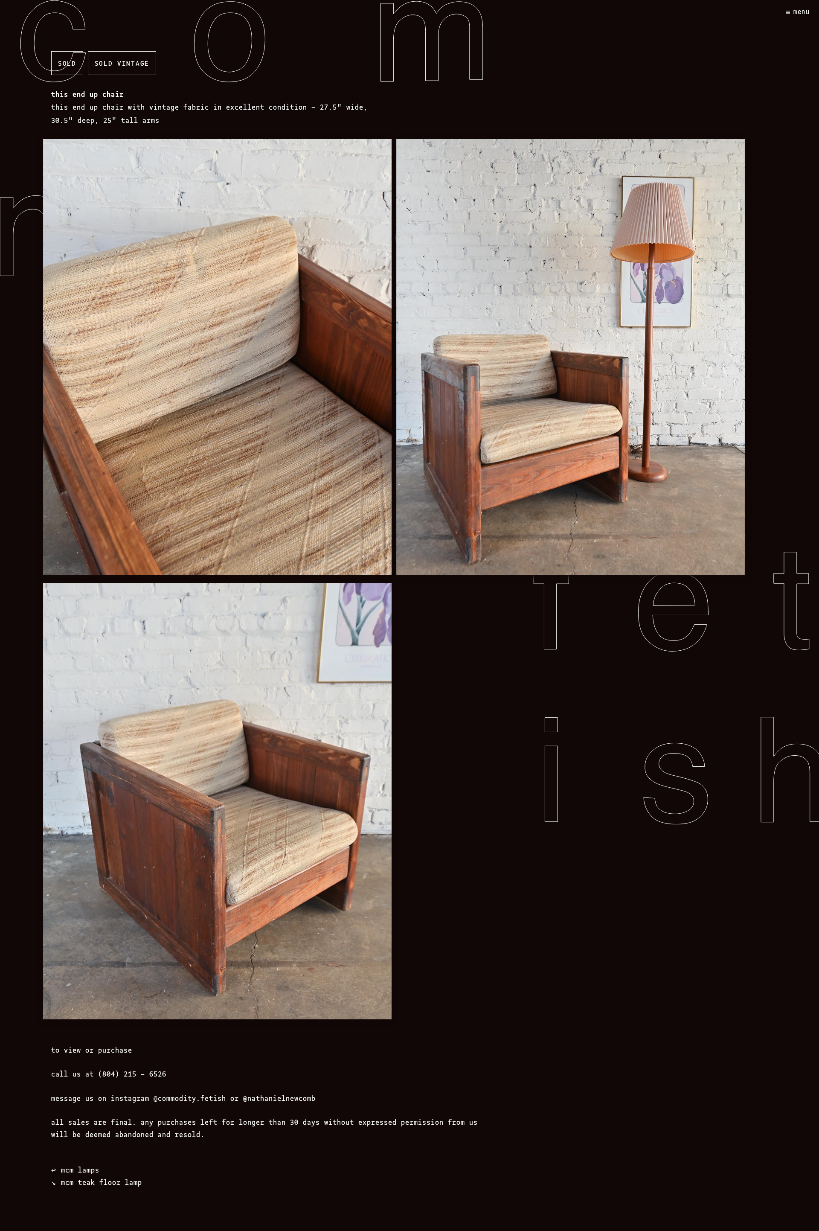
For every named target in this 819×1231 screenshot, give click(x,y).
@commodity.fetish (190, 1098)
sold (67, 62)
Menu (801, 11)
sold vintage (122, 62)
